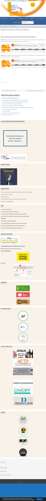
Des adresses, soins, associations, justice (10, 113)
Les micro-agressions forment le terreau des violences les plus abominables (16, 192)
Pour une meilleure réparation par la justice (10, 211)
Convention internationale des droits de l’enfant (35, 90)
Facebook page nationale (5, 475)
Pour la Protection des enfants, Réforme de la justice (12, 228)
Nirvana (23, 482)
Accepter (39, 499)
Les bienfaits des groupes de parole (9, 109)
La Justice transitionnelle (6, 209)
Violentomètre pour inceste (6, 194)
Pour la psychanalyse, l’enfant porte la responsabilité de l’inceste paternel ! (18, 107)
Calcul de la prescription (7, 114)
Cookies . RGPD (3, 471)
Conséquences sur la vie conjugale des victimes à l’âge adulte (15, 100)
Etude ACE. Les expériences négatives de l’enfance (12, 105)
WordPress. (27, 482)
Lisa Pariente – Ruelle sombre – (7, 201)
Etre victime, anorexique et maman (9, 90)
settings (32, 499)
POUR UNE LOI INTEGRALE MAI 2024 (8, 221)
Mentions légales (3, 467)
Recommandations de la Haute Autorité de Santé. (10, 248)
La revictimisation (6, 111)
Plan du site (2, 462)
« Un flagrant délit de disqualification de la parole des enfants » (14, 214)
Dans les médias (4, 25)
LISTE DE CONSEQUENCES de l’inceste (10, 98)
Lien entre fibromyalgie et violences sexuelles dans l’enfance (14, 102)
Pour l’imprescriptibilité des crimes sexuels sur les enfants (13, 225)
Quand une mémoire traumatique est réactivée (12, 103)
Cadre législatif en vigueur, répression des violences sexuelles (13, 199)
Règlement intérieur (5, 196)
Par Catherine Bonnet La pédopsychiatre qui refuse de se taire (14, 223)
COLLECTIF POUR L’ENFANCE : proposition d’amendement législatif (15, 216)
